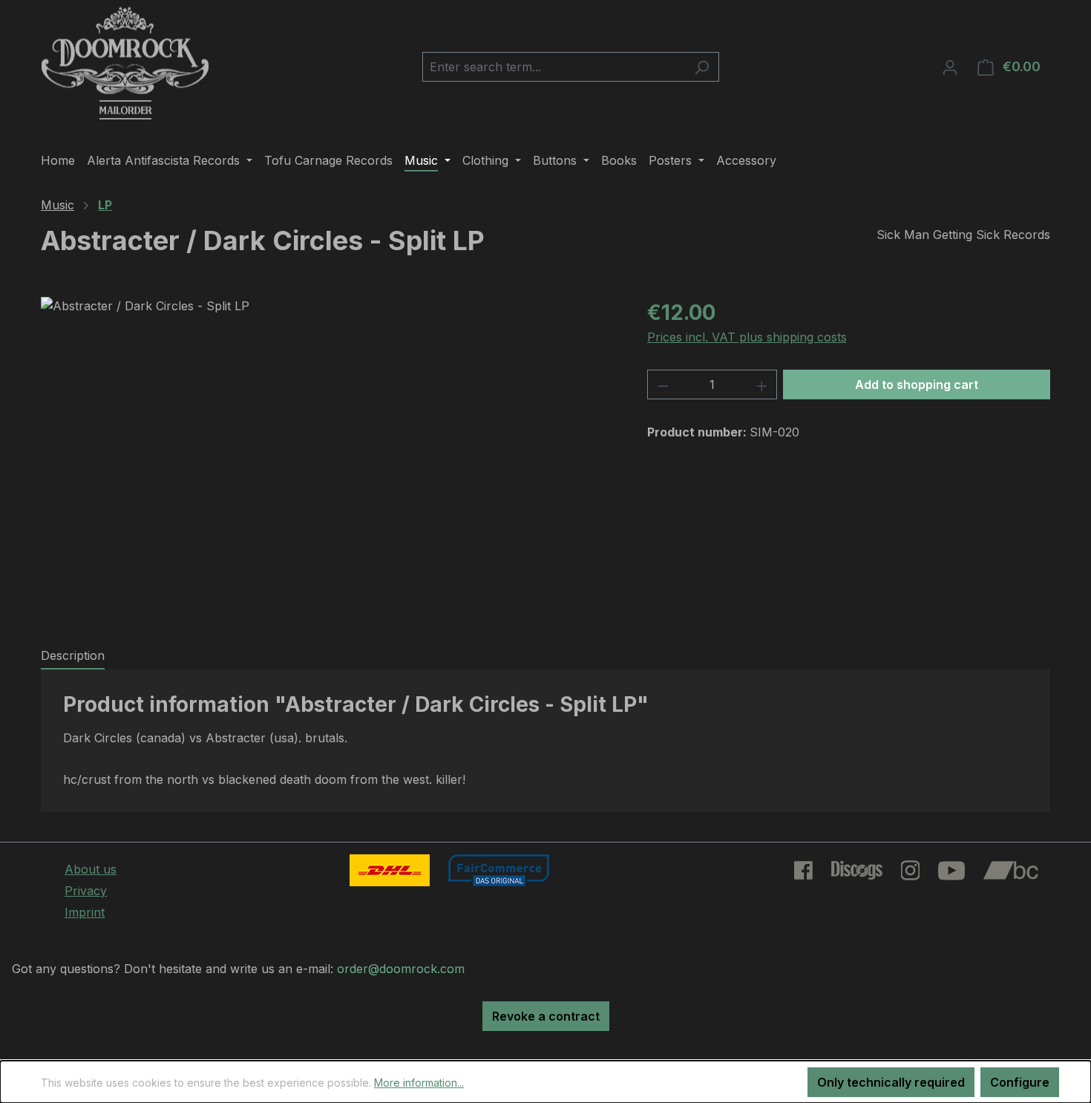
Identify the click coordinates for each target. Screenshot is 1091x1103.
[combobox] (553, 67)
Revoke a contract (546, 1016)
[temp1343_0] (329, 456)
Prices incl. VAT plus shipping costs (747, 337)
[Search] (701, 67)
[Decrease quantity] (662, 384)
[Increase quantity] (762, 384)
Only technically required (891, 1082)
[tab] (73, 656)
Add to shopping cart (916, 384)
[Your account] (950, 67)
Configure (1019, 1082)
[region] (329, 456)
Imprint (85, 912)
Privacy (86, 890)
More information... (419, 1082)
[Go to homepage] (125, 64)
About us (91, 869)
